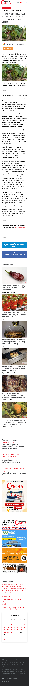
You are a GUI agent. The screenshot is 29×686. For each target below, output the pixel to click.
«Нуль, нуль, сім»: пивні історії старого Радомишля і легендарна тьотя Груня (14, 461)
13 (14, 627)
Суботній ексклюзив (8, 454)
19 (11, 630)
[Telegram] (26, 2)
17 (5, 630)
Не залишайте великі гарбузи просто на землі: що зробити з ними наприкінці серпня (14, 422)
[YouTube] (20, 2)
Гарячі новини (6, 442)
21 (17, 630)
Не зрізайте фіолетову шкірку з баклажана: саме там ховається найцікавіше (14, 288)
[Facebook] (23, 2)
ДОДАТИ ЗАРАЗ (8, 48)
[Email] (18, 2)
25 (8, 632)
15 (21, 627)
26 (11, 632)
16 (24, 627)
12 (11, 627)
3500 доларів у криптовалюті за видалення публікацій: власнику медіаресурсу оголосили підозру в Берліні (12, 601)
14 (17, 627)
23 (24, 630)
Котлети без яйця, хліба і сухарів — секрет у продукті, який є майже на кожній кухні (13, 395)
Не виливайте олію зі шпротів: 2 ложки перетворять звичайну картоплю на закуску (14, 341)
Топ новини (13, 457)
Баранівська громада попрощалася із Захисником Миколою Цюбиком (13, 446)
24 (5, 632)
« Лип (6, 639)
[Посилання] (6, 2)
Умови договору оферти (9, 679)
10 (5, 627)
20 (14, 630)
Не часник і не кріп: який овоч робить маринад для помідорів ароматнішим (14, 314)
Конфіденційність (7, 681)
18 (8, 630)
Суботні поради (13, 468)
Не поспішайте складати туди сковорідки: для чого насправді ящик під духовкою (14, 368)
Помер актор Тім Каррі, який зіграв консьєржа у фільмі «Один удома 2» (13, 608)
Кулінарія (5, 468)
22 (21, 630)
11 (8, 627)
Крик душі (15, 442)
